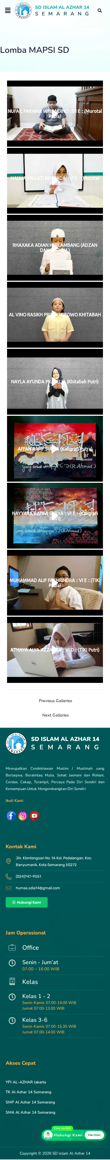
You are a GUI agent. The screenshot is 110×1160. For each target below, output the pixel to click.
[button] (7, 10)
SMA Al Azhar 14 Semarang (30, 1112)
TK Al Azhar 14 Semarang (28, 1092)
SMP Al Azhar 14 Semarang (30, 1102)
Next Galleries (55, 715)
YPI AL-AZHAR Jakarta (26, 1082)
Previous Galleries (55, 701)
